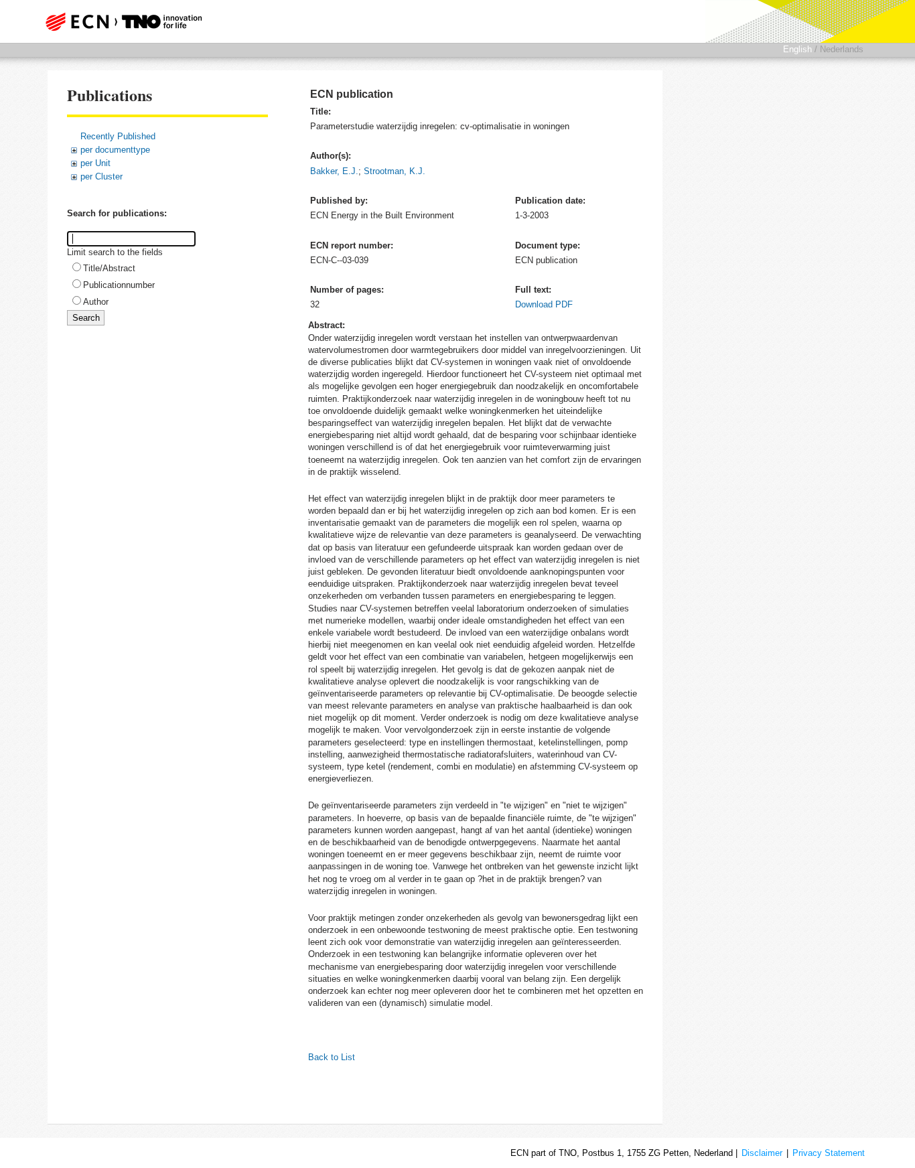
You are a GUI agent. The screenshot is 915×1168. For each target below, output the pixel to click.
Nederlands (841, 49)
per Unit (95, 163)
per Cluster (101, 176)
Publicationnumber (119, 285)
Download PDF (544, 304)
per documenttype (115, 150)
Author (96, 302)
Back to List (331, 1057)
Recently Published (117, 136)
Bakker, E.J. (334, 171)
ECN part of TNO (119, 21)
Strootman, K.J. (394, 171)
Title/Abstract (109, 268)
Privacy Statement (828, 1153)
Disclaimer (762, 1153)
